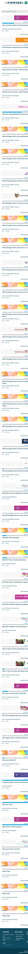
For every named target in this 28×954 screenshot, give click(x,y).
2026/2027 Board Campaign (10, 537)
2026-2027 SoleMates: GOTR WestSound (14, 626)
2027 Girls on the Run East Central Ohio (14, 693)
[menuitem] (20, 935)
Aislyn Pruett (6, 871)
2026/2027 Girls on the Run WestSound (14, 560)
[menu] (26, 2)
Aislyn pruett (6, 916)
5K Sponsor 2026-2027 (9, 760)
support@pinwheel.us (8, 944)
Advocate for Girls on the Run (11, 849)
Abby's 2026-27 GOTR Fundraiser (12, 827)
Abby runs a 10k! (7, 804)
